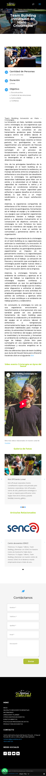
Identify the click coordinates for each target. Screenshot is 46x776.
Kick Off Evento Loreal (16, 479)
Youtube (7, 443)
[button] (21, 507)
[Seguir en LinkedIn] (18, 753)
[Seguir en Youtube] (13, 753)
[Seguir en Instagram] (9, 753)
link (32, 356)
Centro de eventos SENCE (18, 543)
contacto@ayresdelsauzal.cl (12, 739)
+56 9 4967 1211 (8, 741)
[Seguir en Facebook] (5, 753)
